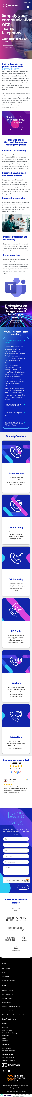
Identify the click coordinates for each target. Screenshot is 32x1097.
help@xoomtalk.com (8, 1060)
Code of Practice (7, 990)
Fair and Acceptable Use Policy (12, 1006)
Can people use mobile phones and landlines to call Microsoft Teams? (14, 423)
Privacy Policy (6, 1002)
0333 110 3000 (26, 2)
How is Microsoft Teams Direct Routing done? (13, 404)
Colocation (5, 976)
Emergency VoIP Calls (16, 1088)
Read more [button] (7, 795)
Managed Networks (8, 980)
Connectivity (6, 968)
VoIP (3, 972)
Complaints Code (8, 994)
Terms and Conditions (9, 1011)
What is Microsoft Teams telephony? (13, 341)
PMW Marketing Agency (19, 1091)
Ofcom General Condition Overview (14, 1015)
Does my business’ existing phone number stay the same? (13, 414)
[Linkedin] (9, 1071)
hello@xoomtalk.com (8, 1050)
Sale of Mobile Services (9, 1019)
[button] (27, 6)
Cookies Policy (7, 998)
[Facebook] (4, 1071)
